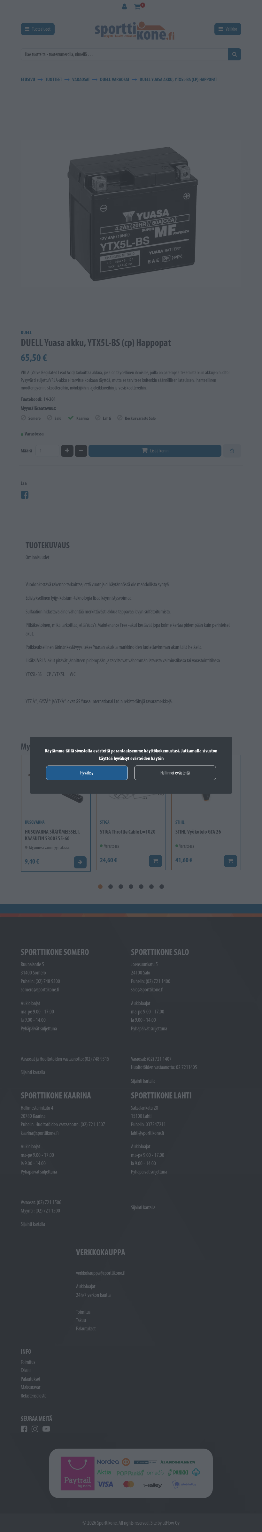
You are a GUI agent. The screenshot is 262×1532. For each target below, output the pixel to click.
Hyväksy (87, 773)
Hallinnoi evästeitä (175, 773)
